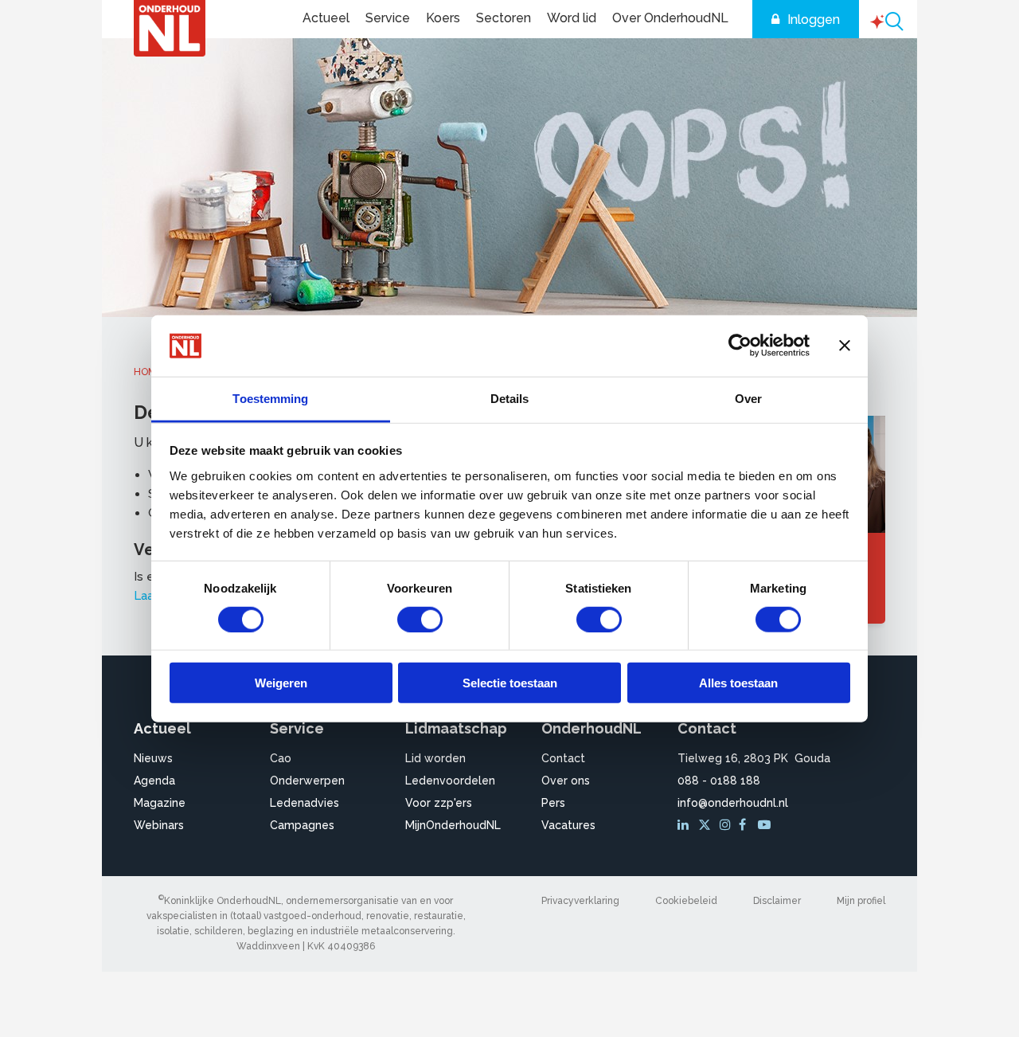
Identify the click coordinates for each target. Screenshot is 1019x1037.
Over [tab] (748, 398)
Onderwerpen (307, 780)
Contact (563, 758)
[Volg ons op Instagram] (728, 825)
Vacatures (568, 825)
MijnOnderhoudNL (453, 825)
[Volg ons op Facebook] (747, 825)
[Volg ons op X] (706, 825)
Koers (443, 17)
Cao (280, 758)
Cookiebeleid (686, 900)
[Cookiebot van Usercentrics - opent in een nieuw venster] (740, 346)
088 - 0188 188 (718, 780)
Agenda (154, 780)
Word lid (571, 17)
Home (148, 372)
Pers (553, 802)
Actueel (326, 17)
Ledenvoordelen (450, 780)
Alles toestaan (738, 683)
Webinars (159, 825)
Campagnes (302, 825)
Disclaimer (777, 900)
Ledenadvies (304, 802)
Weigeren (281, 683)
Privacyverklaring (580, 900)
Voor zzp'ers (438, 802)
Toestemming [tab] (270, 398)
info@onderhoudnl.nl (732, 802)
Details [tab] (509, 398)
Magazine (159, 802)
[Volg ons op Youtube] (766, 825)
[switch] (420, 619)
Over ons (565, 780)
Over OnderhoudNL (670, 17)
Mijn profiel (861, 900)
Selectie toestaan (510, 683)
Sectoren (503, 17)
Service (387, 17)
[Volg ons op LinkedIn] (685, 825)
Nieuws (153, 758)
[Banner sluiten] (844, 345)
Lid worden (435, 758)
